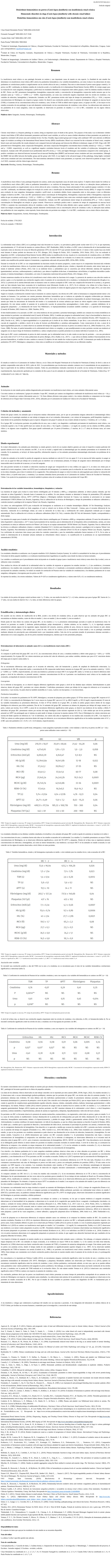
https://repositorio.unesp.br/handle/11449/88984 (63, 1491)
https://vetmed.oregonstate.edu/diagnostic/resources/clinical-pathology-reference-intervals (31, 1481)
